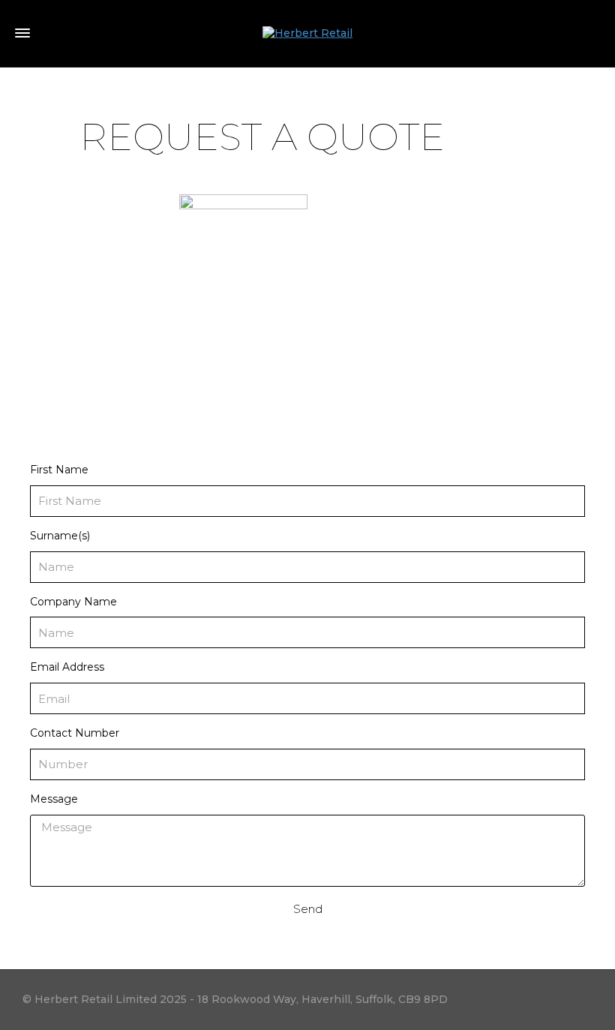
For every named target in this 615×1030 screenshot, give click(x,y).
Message (54, 799)
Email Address (67, 667)
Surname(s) (60, 535)
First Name (59, 469)
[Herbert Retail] (307, 33)
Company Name (73, 601)
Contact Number (74, 733)
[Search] (593, 34)
